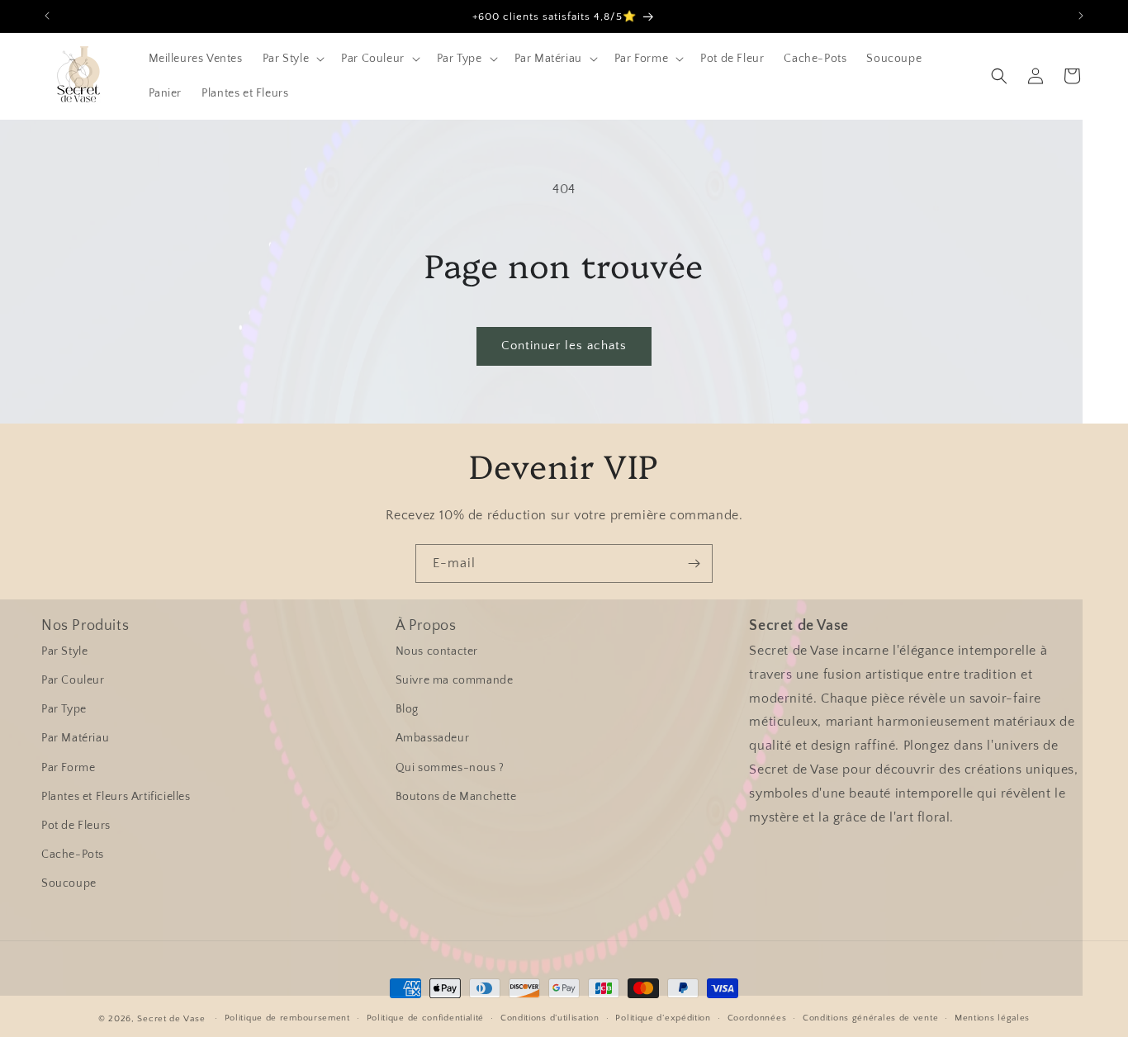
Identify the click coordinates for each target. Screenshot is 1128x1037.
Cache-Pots (72, 854)
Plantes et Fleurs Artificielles (116, 796)
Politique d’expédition (662, 1018)
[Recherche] (999, 76)
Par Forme (68, 767)
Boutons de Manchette (456, 796)
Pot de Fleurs (76, 825)
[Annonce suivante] (1081, 15)
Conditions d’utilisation (550, 1018)
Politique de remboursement (287, 1018)
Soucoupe (69, 883)
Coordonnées (757, 1018)
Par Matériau (75, 738)
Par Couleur (73, 680)
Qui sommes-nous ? (450, 767)
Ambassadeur (433, 738)
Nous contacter (437, 651)
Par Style (64, 651)
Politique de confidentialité (426, 1018)
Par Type (64, 709)
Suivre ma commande (455, 680)
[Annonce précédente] (47, 15)
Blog (407, 709)
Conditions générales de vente (870, 1018)
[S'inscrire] (693, 563)
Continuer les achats (564, 346)
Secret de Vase (171, 1019)
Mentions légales (992, 1018)
